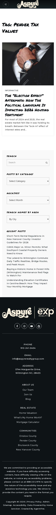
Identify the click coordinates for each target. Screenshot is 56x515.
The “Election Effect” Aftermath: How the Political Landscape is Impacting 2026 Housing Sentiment (27, 105)
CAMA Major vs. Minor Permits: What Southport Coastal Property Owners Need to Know (27, 250)
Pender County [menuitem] (28, 440)
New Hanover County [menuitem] (28, 449)
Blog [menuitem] (28, 399)
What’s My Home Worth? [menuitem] (28, 417)
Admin (46, 502)
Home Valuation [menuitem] (28, 413)
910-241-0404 (28, 348)
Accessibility (19, 505)
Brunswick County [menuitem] (28, 445)
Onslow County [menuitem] (28, 436)
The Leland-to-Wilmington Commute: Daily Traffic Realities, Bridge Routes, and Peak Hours (27, 261)
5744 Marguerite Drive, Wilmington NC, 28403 (28, 371)
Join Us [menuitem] (28, 394)
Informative (12, 90)
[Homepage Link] (28, 4)
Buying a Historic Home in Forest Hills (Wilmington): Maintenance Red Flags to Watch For (28, 272)
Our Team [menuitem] (28, 390)
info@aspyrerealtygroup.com (28, 359)
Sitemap (7, 505)
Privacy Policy (34, 502)
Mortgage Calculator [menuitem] (28, 422)
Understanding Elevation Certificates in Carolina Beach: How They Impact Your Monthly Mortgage (27, 283)
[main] (28, 148)
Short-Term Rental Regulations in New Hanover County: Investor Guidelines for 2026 (25, 239)
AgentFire (39, 509)
